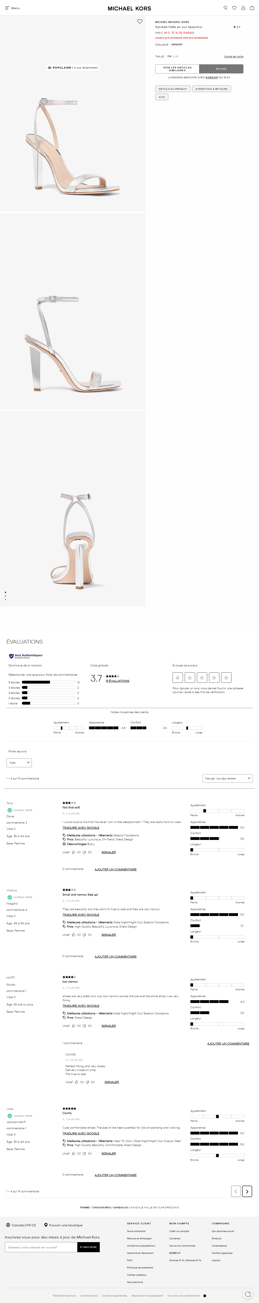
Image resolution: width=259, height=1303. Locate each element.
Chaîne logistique (222, 1252)
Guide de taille (233, 56)
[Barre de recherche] (225, 8)
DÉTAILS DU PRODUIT (173, 88)
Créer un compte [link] (179, 1231)
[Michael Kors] (129, 7)
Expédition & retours (212, 88)
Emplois (216, 1238)
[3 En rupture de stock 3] (5, 599)
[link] (174, 1252)
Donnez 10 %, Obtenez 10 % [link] (185, 1260)
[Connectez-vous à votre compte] (243, 8)
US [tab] (176, 56)
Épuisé (221, 69)
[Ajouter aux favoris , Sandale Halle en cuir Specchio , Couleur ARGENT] (139, 21)
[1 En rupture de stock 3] (5, 592)
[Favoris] (234, 8)
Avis (162, 97)
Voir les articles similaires (177, 69)
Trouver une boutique (65, 1225)
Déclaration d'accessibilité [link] (147, 1295)
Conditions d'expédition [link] (141, 1245)
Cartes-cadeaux (136, 1274)
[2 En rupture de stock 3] (5, 596)
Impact (216, 1260)
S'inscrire (88, 1247)
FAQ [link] (129, 1260)
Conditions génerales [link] (114, 1295)
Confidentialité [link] (89, 1295)
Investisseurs (219, 1245)
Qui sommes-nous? (223, 1231)
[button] (248, 1294)
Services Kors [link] (135, 1282)
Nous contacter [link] (136, 1231)
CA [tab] (169, 56)
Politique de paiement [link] (140, 1267)
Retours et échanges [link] (139, 1238)
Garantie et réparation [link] (140, 1252)
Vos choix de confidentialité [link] (184, 1295)
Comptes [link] (174, 1238)
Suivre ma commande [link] (182, 1245)
